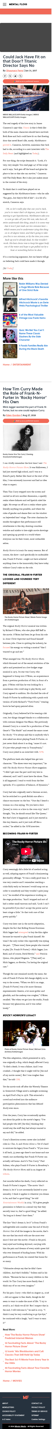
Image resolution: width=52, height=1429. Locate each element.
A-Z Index (6, 1419)
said (38, 953)
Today (35, 153)
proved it (7, 144)
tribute (6, 1173)
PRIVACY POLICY (38, 1407)
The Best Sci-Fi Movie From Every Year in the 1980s (27, 1361)
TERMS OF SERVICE (39, 1411)
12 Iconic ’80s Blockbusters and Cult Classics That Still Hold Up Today (24, 1353)
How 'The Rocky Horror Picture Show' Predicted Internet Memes (25, 1336)
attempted (23, 932)
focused (6, 647)
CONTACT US (36, 1403)
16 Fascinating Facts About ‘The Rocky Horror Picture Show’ (25, 1344)
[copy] (20, 76)
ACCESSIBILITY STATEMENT (13, 1415)
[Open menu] (4, 4)
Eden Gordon (13, 415)
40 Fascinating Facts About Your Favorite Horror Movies (27, 1369)
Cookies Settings (38, 1419)
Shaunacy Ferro (14, 70)
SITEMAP (35, 1415)
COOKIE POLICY (8, 1411)
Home (6, 364)
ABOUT (5, 1403)
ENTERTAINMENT (22, 364)
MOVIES (17, 1380)
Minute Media (20, 1426)
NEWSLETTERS (8, 1407)
